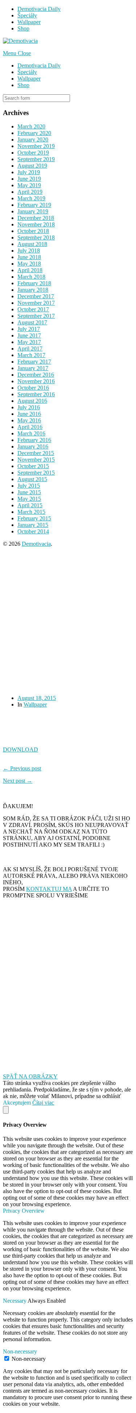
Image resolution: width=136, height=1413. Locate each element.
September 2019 (36, 159)
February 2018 (34, 283)
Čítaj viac (43, 1102)
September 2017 (36, 316)
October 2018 (33, 231)
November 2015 (36, 459)
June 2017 (29, 335)
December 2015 (35, 453)
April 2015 (29, 505)
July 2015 (28, 486)
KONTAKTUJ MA (49, 889)
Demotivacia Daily (39, 9)
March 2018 (31, 277)
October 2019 (33, 153)
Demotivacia (36, 544)
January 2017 (32, 368)
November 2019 (36, 146)
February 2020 (34, 133)
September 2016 (36, 394)
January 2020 (32, 139)
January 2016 (32, 446)
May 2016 (29, 420)
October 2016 (33, 388)
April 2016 (29, 427)
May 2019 (29, 185)
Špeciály (27, 15)
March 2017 (31, 355)
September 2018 (36, 237)
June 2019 (29, 179)
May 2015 (29, 499)
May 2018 (29, 264)
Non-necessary (29, 1359)
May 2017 (29, 342)
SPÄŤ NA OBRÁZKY (30, 1076)
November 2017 (36, 303)
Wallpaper (29, 22)
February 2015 (34, 518)
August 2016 (32, 401)
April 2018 (29, 270)
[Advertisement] (68, 621)
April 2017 (29, 348)
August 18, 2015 (36, 698)
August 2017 (32, 322)
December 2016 (35, 375)
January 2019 (32, 211)
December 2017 (35, 296)
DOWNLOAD (20, 749)
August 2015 (32, 479)
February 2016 (34, 440)
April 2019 (29, 192)
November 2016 (36, 381)
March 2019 (31, 198)
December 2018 (35, 218)
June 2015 (29, 492)
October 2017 (33, 309)
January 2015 (32, 525)
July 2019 (28, 172)
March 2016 (31, 433)
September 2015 (36, 473)
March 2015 (31, 512)
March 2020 (31, 126)
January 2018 (32, 290)
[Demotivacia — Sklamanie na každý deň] (20, 41)
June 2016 (29, 414)
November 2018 (36, 224)
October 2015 (33, 466)
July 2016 (28, 407)
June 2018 (29, 257)
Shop (23, 28)
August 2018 (32, 244)
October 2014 (33, 531)
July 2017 (28, 329)
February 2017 (34, 362)
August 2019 (32, 166)
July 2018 (28, 250)
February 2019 (34, 205)
